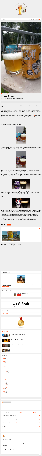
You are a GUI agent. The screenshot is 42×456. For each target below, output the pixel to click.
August (6, 378)
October (6, 371)
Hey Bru (12, 349)
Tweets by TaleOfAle (5, 313)
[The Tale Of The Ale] (21, 17)
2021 (4, 358)
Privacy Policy (5, 445)
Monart (34, 115)
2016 (4, 365)
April (5, 383)
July (5, 379)
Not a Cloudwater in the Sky (8, 238)
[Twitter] (27, 19)
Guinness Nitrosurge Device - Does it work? (18, 334)
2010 (4, 392)
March (6, 384)
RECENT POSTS (5, 331)
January (6, 387)
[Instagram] (31, 19)
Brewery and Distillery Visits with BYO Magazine (19, 339)
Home (2, 93)
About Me (22, 443)
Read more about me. (5, 286)
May (5, 382)
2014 (4, 367)
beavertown (7, 93)
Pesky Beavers (7, 373)
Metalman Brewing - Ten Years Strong (17, 344)
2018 (4, 362)
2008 (4, 395)
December (6, 368)
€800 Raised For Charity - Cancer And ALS (11, 374)
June (5, 380)
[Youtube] (29, 19)
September (6, 372)
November (6, 370)
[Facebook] (35, 19)
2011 (4, 391)
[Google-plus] (33, 19)
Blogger (23, 399)
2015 (4, 366)
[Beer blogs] (21, 328)
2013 (4, 388)
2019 (4, 361)
